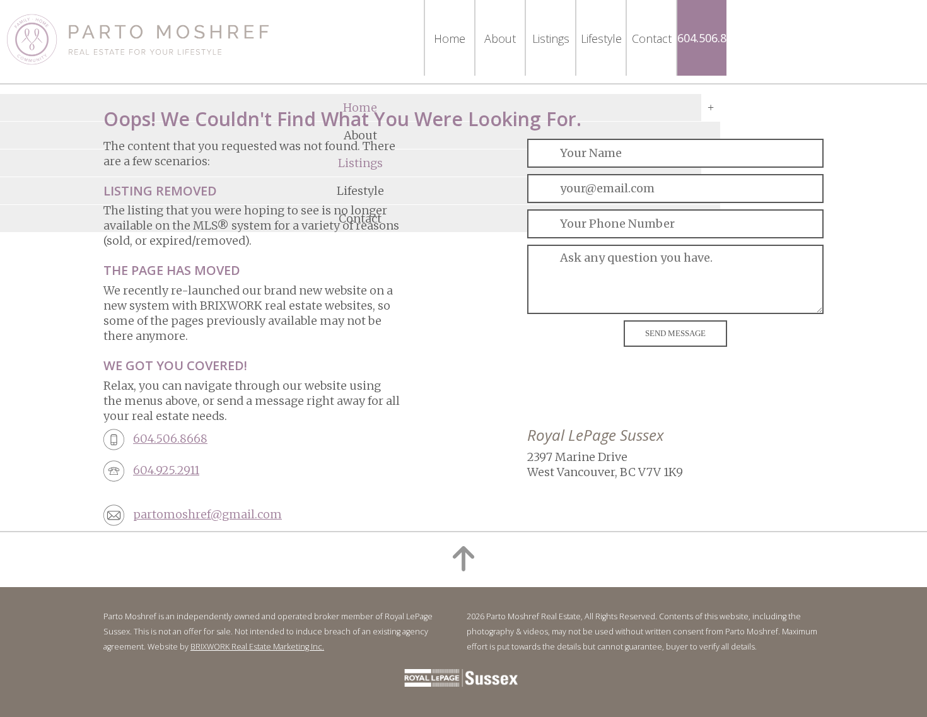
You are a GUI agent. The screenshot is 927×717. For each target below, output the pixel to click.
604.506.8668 (711, 37)
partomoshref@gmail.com (207, 514)
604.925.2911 (166, 470)
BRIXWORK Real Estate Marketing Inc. (257, 646)
